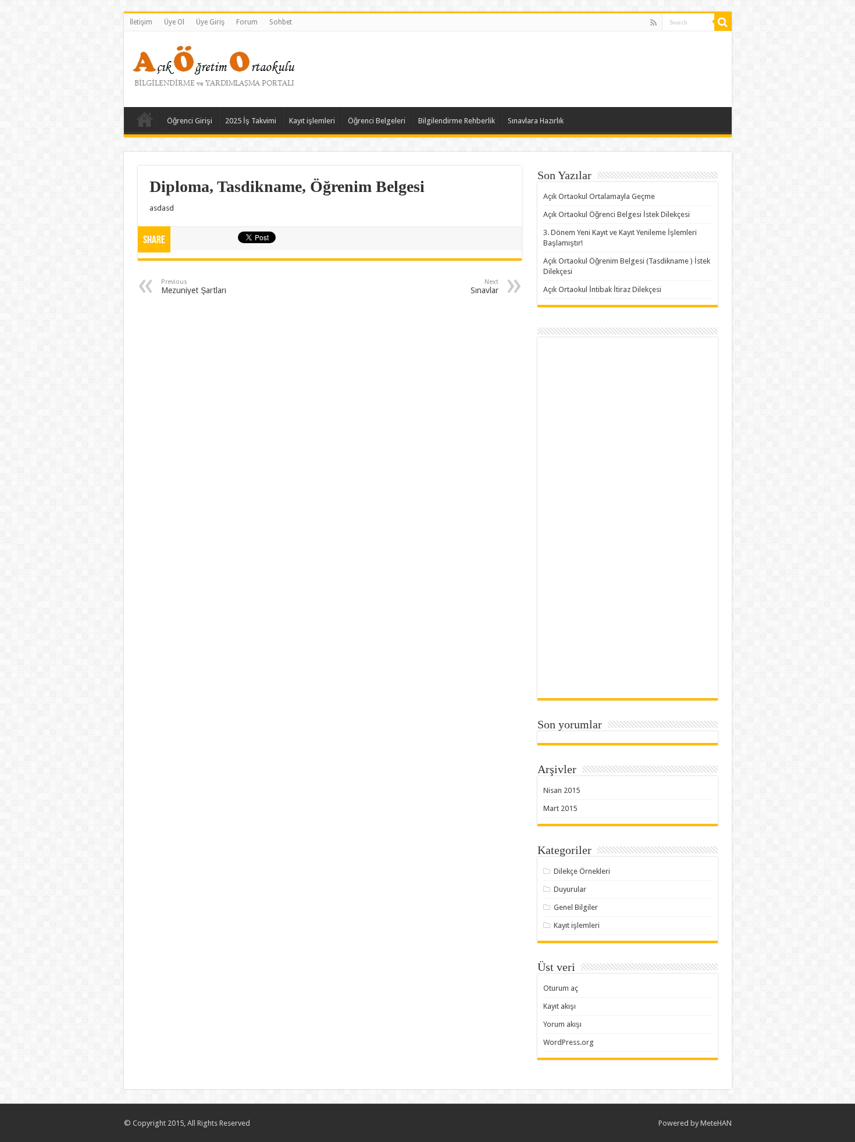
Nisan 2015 (561, 790)
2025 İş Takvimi (250, 120)
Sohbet (280, 22)
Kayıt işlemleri (312, 120)
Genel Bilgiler (576, 907)
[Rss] (653, 23)
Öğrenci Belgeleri (376, 120)
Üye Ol (174, 22)
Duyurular (570, 889)
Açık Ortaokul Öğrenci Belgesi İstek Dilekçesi (616, 214)
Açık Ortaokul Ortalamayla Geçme (599, 196)
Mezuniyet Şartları (193, 286)
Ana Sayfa (145, 119)
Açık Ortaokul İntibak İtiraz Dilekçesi (602, 289)
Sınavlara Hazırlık (536, 120)
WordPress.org (568, 1042)
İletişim (141, 22)
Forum (247, 22)
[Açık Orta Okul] (214, 63)
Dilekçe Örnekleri (582, 871)
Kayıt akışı (559, 1006)
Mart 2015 (560, 808)
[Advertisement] (511, 69)
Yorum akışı (562, 1024)
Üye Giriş (210, 22)
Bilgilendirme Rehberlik (456, 120)
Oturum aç (560, 988)
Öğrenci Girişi (189, 120)
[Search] (723, 22)
